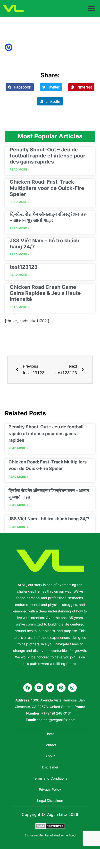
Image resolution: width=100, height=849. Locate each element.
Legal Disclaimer (50, 800)
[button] (92, 8)
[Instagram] (72, 687)
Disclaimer (50, 767)
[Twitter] (50, 687)
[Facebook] (27, 687)
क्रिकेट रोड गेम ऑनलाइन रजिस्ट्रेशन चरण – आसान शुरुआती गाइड (49, 217)
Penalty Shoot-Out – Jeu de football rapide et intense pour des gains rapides (47, 156)
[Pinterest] (61, 687)
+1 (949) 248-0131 (56, 713)
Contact (50, 745)
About (50, 756)
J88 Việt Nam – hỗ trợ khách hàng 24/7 (49, 518)
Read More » (20, 169)
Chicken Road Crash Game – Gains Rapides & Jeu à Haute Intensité (45, 293)
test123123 (24, 267)
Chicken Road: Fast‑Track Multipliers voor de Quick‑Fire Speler (47, 188)
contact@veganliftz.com (56, 720)
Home (50, 734)
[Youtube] (38, 687)
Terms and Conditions (50, 778)
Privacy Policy (50, 789)
